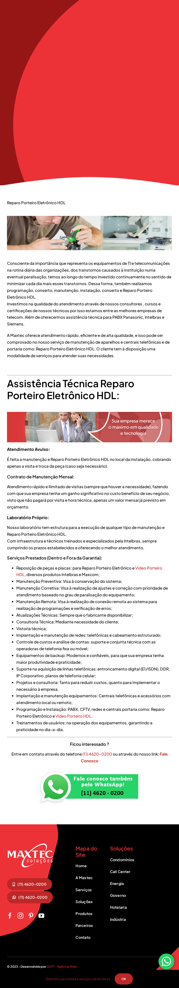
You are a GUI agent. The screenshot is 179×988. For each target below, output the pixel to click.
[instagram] (20, 916)
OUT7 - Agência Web (62, 966)
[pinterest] (31, 916)
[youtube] (41, 916)
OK (123, 979)
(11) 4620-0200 (98, 754)
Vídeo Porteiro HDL (73, 716)
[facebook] (10, 916)
